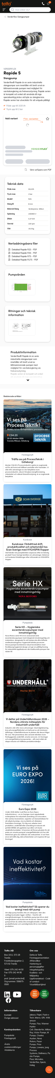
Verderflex (34, 1062)
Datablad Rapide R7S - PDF (24, 256)
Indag (32, 1065)
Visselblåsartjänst (38, 984)
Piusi (32, 1059)
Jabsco (33, 1014)
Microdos (39, 1059)
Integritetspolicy (37, 969)
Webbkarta (9, 1050)
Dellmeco (42, 1053)
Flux (38, 1023)
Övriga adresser (11, 1018)
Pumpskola (9, 1035)
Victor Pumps (40, 1032)
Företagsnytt (10, 1038)
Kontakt (7, 1015)
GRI (43, 1017)
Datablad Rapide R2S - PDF (24, 249)
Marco (37, 1017)
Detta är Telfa (36, 954)
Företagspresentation (39, 957)
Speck (43, 1062)
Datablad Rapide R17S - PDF (25, 259)
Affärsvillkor (35, 960)
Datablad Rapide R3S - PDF (24, 253)
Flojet (39, 1014)
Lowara (40, 1047)
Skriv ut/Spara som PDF (40, 169)
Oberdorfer (39, 1029)
